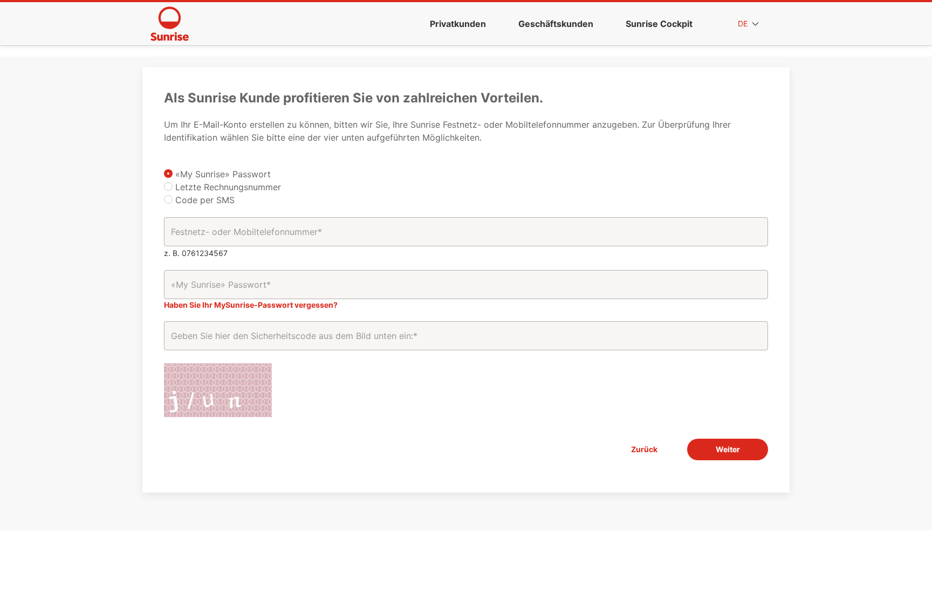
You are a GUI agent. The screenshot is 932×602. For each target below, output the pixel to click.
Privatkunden (458, 23)
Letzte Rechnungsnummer (227, 187)
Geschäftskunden (555, 23)
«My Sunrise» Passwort (222, 174)
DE (744, 23)
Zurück (644, 449)
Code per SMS (204, 200)
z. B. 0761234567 (196, 253)
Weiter (728, 449)
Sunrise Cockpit (659, 23)
